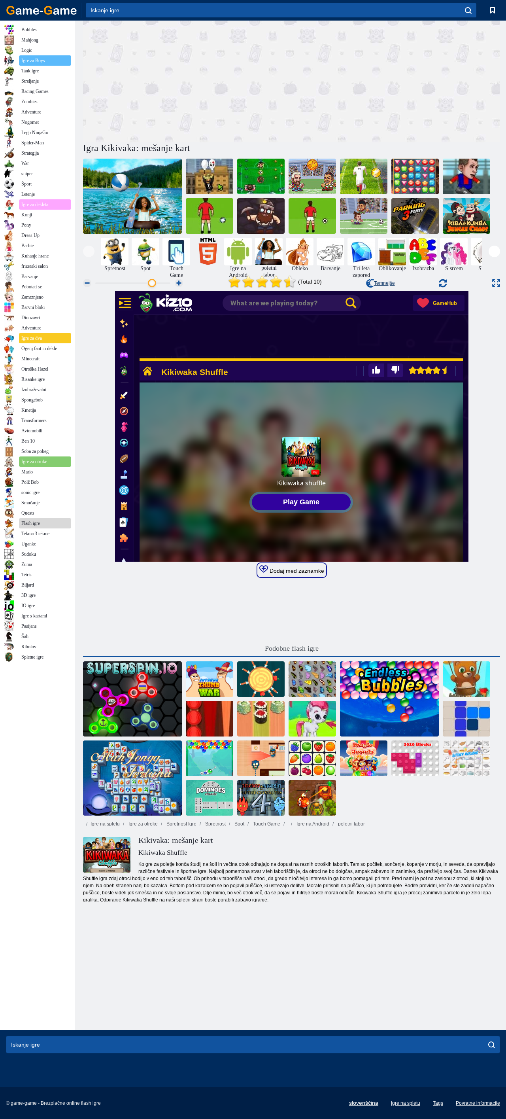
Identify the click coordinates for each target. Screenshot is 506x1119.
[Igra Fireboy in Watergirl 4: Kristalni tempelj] (261, 798)
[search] (468, 10)
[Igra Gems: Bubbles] (312, 719)
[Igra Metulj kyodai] (312, 679)
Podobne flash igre (292, 648)
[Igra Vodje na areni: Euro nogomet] (312, 176)
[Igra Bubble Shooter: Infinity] (466, 679)
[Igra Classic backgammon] (209, 719)
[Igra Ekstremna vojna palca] (209, 679)
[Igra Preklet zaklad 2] (312, 798)
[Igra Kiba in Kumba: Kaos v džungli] (466, 216)
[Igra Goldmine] (261, 216)
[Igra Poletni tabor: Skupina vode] (132, 196)
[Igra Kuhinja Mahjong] (466, 758)
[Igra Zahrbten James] (261, 758)
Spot (238, 824)
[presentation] (88, 251)
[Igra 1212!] (466, 719)
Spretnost (215, 824)
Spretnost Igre (180, 824)
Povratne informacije (478, 1103)
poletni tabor (351, 824)
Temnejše (384, 283)
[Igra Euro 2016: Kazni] (209, 216)
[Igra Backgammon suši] (261, 719)
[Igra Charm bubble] (209, 758)
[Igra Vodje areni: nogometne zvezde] (363, 216)
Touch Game (266, 824)
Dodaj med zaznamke (296, 571)
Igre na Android (312, 824)
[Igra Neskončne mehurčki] (389, 699)
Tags (438, 1103)
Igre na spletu (105, 824)
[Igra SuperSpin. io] (132, 699)
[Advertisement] (187, 80)
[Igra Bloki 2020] (415, 758)
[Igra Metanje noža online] (261, 679)
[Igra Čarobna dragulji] (363, 758)
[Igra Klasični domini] (209, 798)
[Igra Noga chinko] (261, 176)
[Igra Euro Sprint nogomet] (363, 176)
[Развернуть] (496, 283)
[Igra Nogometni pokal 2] (466, 176)
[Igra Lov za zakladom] (415, 176)
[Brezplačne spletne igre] (41, 10)
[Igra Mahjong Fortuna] (132, 778)
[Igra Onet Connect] (312, 758)
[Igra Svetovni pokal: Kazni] (312, 216)
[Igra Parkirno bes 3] (415, 216)
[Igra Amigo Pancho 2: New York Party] (209, 176)
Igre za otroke (142, 824)
